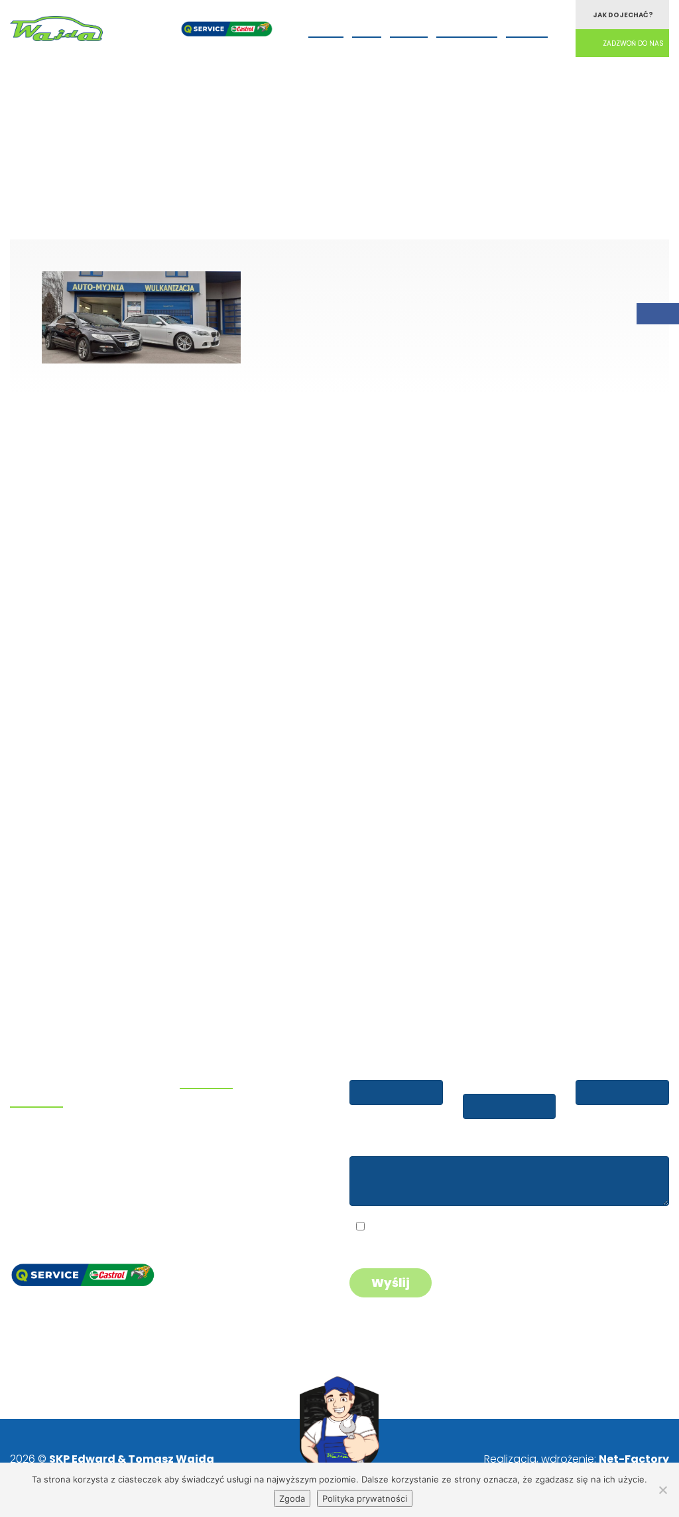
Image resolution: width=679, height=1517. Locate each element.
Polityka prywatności (364, 1498)
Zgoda (292, 1498)
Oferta (325, 27)
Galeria (409, 27)
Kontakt (527, 27)
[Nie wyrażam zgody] (662, 1489)
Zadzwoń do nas (633, 43)
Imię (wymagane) (394, 1067)
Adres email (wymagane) (496, 1073)
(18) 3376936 (63, 1155)
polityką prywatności (467, 1228)
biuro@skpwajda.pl (65, 1205)
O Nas (366, 27)
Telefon (596, 1067)
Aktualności (466, 27)
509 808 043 (61, 1137)
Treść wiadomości (395, 1143)
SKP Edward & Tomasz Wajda (131, 1459)
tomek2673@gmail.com (78, 1188)
